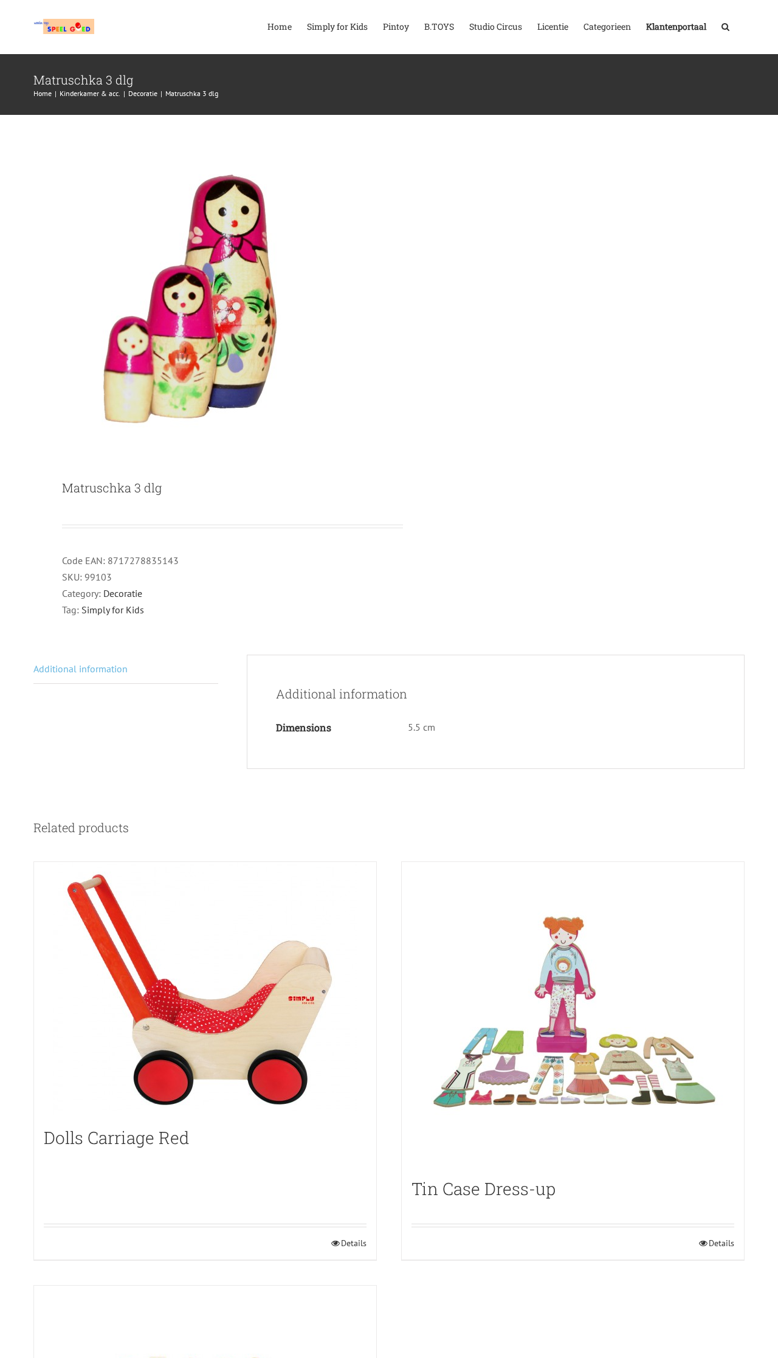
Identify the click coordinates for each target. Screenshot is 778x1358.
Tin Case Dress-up (483, 1188)
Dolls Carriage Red (117, 1137)
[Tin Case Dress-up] (573, 1014)
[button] (725, 25)
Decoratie (122, 593)
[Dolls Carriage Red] (205, 988)
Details (354, 1243)
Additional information (80, 669)
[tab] (125, 669)
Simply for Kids (112, 610)
